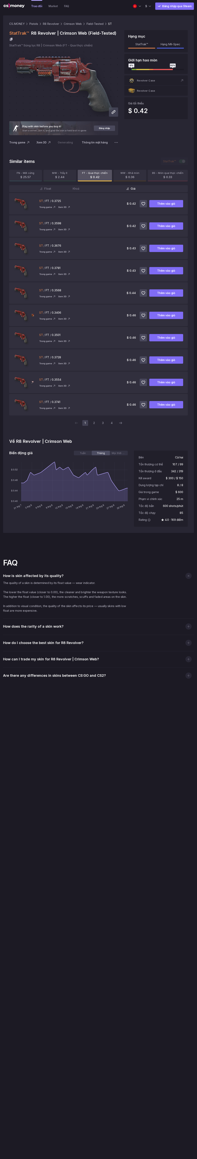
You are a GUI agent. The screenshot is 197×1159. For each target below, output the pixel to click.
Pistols (33, 24)
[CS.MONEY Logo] (14, 6)
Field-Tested (95, 24)
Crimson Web (73, 24)
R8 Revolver (51, 24)
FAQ (66, 6)
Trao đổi (36, 6)
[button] (156, 80)
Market (53, 6)
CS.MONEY (17, 24)
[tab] (83, 453)
